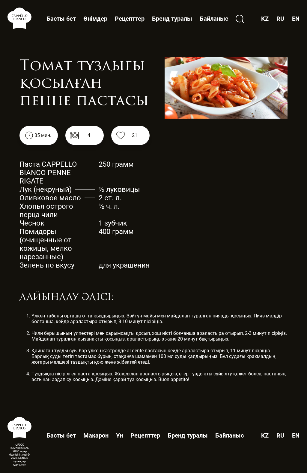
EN (296, 435)
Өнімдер (95, 18)
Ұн (119, 435)
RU (280, 435)
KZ (265, 435)
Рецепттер (130, 18)
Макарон (96, 435)
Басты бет (61, 18)
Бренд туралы (172, 18)
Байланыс (214, 18)
